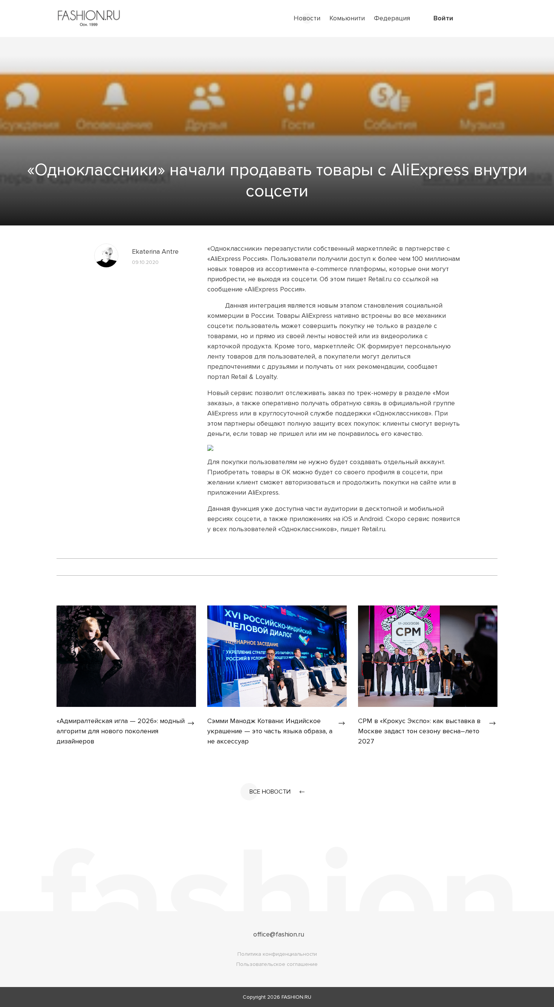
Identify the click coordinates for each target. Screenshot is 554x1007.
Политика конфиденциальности (277, 954)
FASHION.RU (296, 997)
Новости (307, 18)
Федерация (392, 18)
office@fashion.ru (278, 934)
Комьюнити (347, 18)
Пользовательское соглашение (277, 964)
